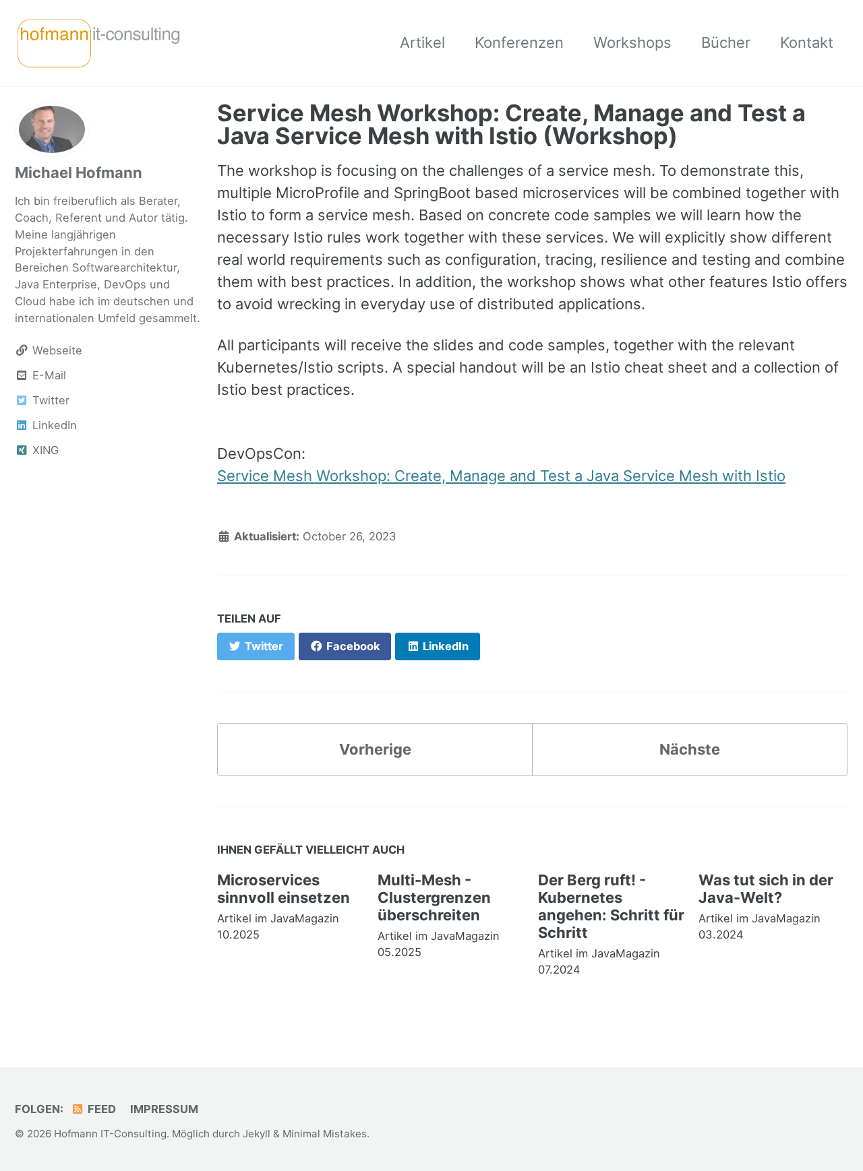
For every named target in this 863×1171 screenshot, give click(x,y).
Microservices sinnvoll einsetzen (283, 888)
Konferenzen (519, 42)
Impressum (164, 1109)
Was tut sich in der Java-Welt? (765, 888)
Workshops (632, 42)
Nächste (689, 749)
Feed (100, 1109)
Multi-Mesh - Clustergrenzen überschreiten (434, 897)
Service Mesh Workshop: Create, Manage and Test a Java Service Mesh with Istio (501, 475)
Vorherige (375, 749)
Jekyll (256, 1133)
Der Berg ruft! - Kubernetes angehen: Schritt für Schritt (611, 906)
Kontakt (806, 42)
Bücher (725, 42)
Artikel (422, 42)
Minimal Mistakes (324, 1133)
